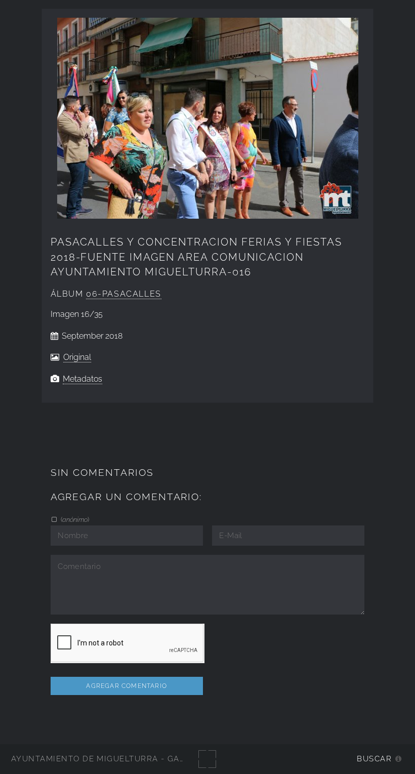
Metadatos (82, 379)
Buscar (374, 758)
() (74, 519)
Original (77, 357)
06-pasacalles (123, 294)
